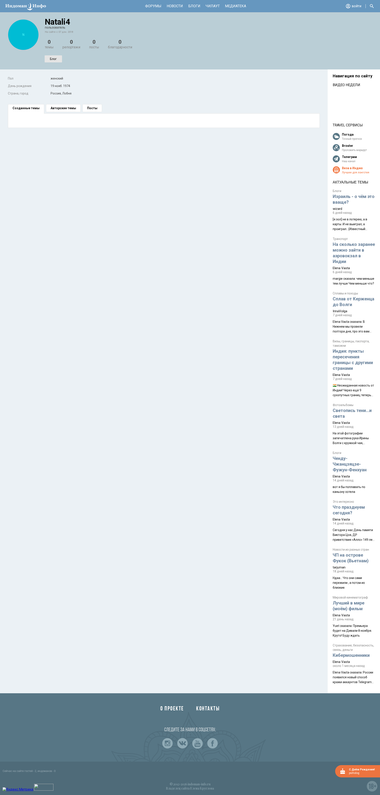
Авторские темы (63, 108)
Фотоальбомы (343, 405)
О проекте (172, 709)
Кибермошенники (351, 655)
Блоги (194, 6)
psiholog (354, 773)
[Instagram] (167, 743)
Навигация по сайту (352, 76)
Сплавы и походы (345, 293)
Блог (53, 59)
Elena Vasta (341, 268)
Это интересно (343, 501)
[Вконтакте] (182, 743)
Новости (175, 6)
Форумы (153, 6)
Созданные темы (26, 108)
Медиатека (235, 6)
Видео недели (346, 85)
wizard (337, 209)
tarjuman (339, 567)
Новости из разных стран (351, 549)
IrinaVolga (340, 311)
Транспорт (340, 239)
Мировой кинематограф (350, 597)
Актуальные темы (350, 182)
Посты (92, 108)
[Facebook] (212, 743)
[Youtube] (197, 743)
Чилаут (213, 6)
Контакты (208, 709)
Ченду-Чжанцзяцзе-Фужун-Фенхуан (350, 464)
